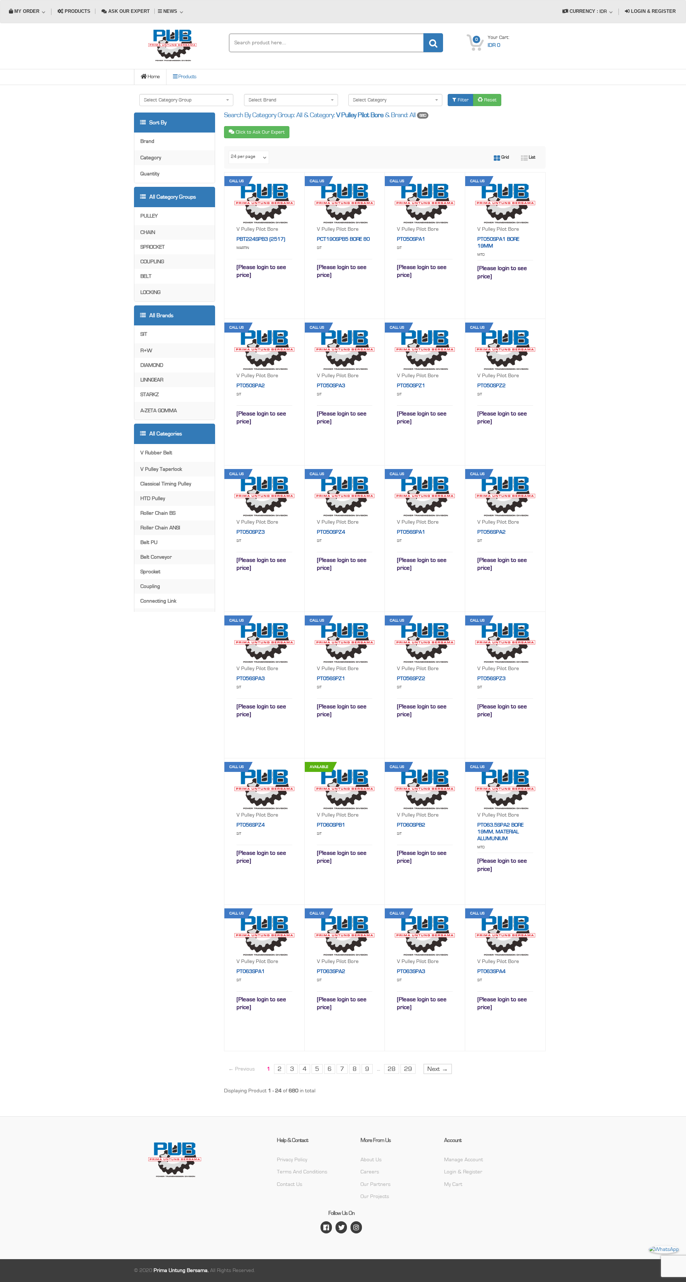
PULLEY (149, 216)
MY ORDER (27, 11)
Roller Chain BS (157, 513)
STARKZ (149, 394)
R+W (146, 350)
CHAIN (147, 232)
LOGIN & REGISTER (653, 11)
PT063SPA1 (251, 971)
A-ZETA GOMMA (158, 410)
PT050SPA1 (411, 239)
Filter (462, 100)
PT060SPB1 (331, 825)
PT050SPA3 (331, 385)
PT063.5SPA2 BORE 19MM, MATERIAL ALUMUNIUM (500, 831)
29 (408, 1069)
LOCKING (150, 292)
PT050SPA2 (251, 385)
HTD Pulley (152, 498)
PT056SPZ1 (331, 678)
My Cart (453, 1184)
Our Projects (375, 1196)
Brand (147, 141)
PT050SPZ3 (251, 532)
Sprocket (150, 571)
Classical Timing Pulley (165, 484)
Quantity (149, 173)
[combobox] (186, 100)
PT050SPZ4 (331, 532)
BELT (145, 276)
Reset (490, 100)
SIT (143, 334)
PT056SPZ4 (251, 825)
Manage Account (463, 1159)
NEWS (170, 11)
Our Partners (376, 1184)
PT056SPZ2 (411, 678)
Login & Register (463, 1171)
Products (186, 76)
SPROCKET (152, 247)
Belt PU (149, 542)
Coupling (150, 586)
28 (392, 1069)
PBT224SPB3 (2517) (261, 239)
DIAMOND (151, 365)
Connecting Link (158, 601)
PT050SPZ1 (411, 385)
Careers (370, 1171)
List (531, 157)
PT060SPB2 (411, 825)
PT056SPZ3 (491, 678)
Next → (437, 1069)
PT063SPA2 (331, 971)
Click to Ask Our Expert (259, 132)
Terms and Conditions (302, 1171)
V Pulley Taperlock (161, 469)
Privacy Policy (292, 1159)
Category (150, 157)
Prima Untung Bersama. (181, 1270)
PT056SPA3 (251, 678)
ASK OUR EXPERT (128, 11)
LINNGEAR (151, 380)
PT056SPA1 (411, 532)
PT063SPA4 (491, 971)
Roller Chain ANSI (160, 527)
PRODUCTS (76, 11)
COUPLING (152, 261)
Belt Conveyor (156, 557)
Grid (504, 157)
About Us (371, 1159)
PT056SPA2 (491, 532)
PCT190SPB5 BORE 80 (343, 239)
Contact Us (289, 1184)
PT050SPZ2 (491, 385)
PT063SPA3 (411, 971)
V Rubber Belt (156, 452)
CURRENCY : (587, 11)
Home (153, 76)
